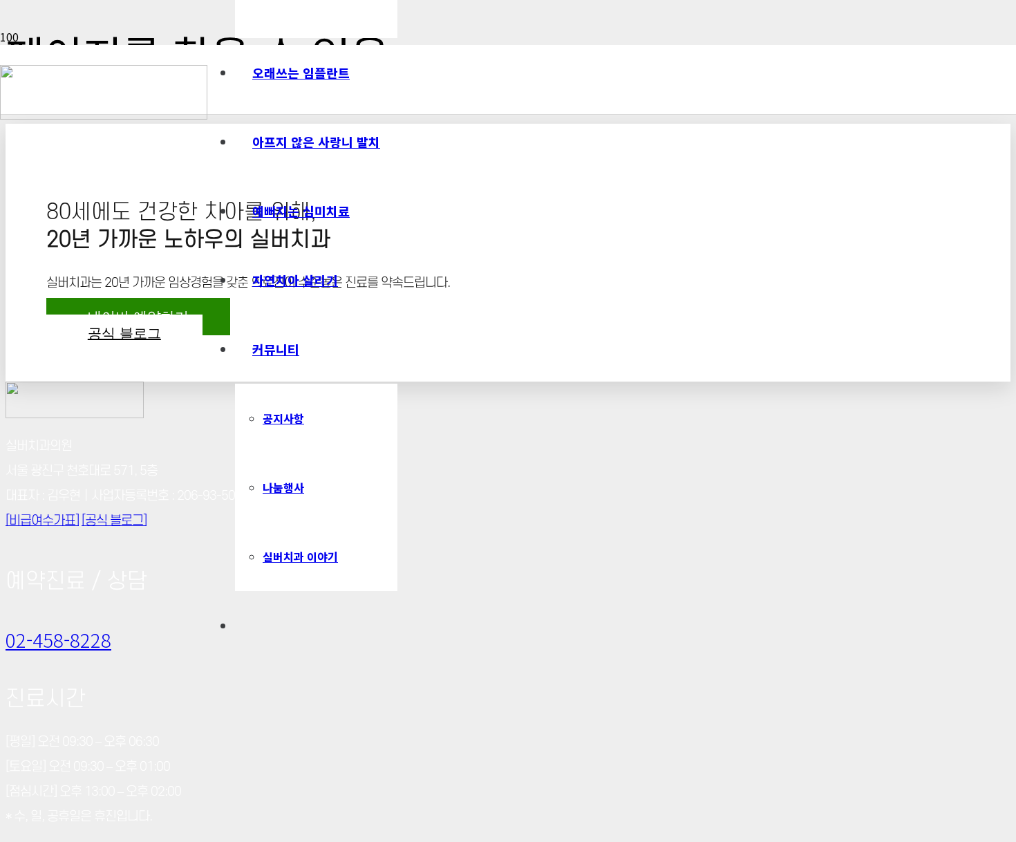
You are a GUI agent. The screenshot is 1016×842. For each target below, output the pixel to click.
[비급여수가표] (42, 521)
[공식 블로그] (114, 521)
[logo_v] (103, 114)
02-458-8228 (58, 639)
